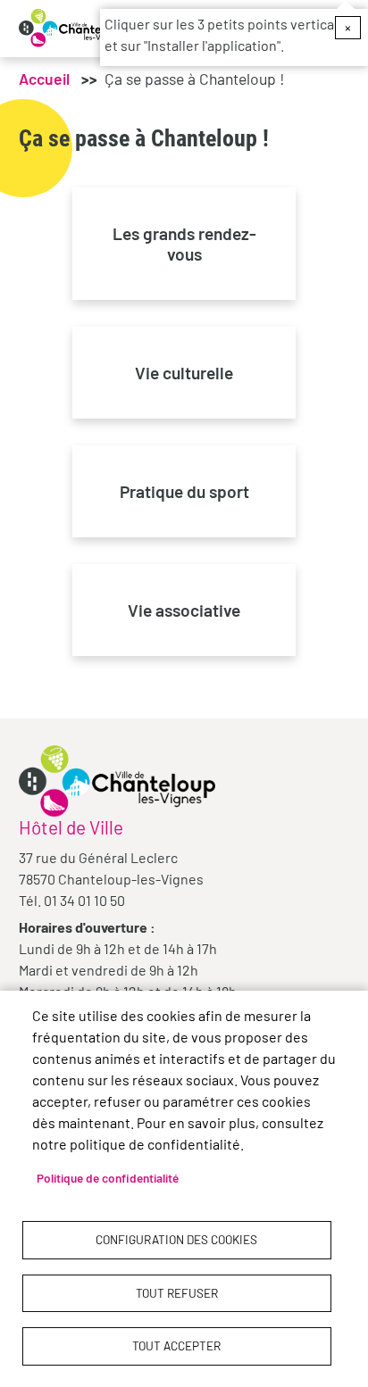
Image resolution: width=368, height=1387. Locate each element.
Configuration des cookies (176, 1239)
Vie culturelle (184, 372)
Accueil (44, 78)
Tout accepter (176, 1345)
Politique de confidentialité (108, 1177)
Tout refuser (177, 1292)
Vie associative (184, 610)
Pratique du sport (184, 491)
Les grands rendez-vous (184, 243)
